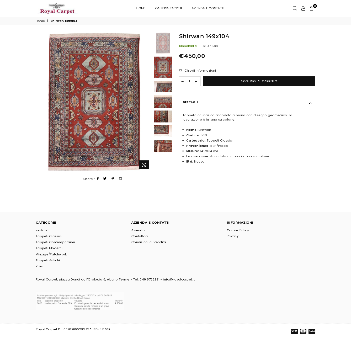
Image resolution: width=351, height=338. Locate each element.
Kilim (39, 266)
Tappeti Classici (49, 236)
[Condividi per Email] (120, 179)
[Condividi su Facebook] (98, 179)
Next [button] (147, 102)
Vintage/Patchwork (51, 254)
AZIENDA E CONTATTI (208, 8)
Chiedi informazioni (199, 71)
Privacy (233, 236)
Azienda (138, 230)
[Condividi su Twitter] (105, 179)
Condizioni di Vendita (148, 242)
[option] (94, 101)
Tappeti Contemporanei (55, 242)
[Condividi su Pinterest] (112, 179)
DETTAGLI (190, 102)
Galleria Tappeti (168, 8)
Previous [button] (40, 102)
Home (141, 8)
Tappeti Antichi (48, 260)
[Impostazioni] (303, 8)
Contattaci (139, 236)
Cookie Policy (238, 230)
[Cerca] (295, 8)
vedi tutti (43, 230)
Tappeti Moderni (49, 248)
